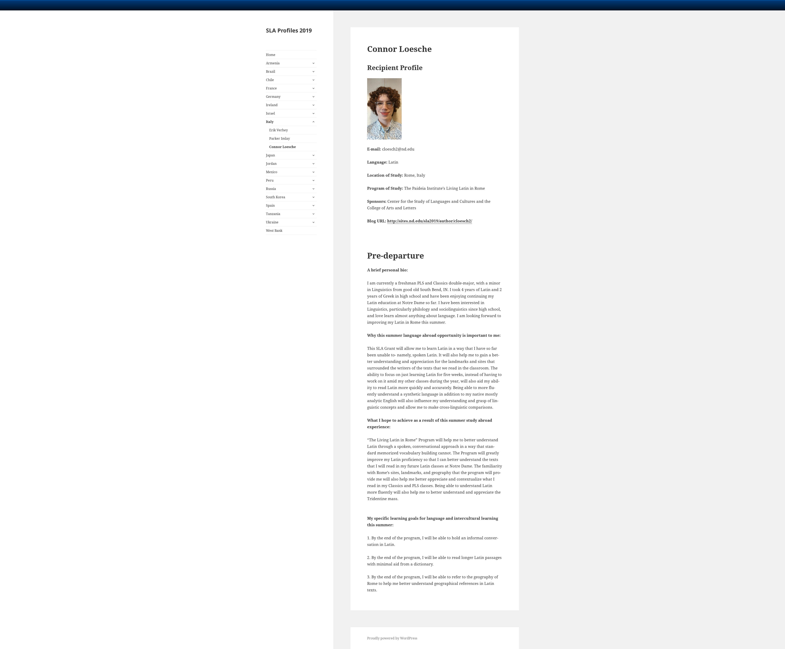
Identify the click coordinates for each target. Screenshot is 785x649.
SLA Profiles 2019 (289, 30)
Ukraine (272, 222)
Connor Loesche (282, 147)
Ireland (272, 105)
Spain (270, 205)
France (271, 88)
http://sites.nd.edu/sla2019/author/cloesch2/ (429, 221)
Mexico (271, 172)
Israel (270, 113)
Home (270, 54)
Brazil (270, 71)
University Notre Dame (37, 5)
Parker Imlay (279, 138)
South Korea (275, 197)
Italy (270, 121)
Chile (270, 80)
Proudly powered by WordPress (392, 638)
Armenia (273, 63)
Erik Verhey (278, 130)
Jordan (271, 163)
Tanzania (273, 214)
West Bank (274, 230)
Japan (270, 155)
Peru (270, 180)
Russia (271, 188)
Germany (273, 96)
